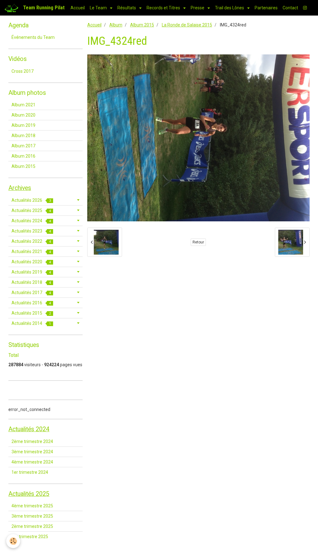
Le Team (99, 7)
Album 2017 (23, 145)
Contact (290, 7)
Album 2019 (23, 125)
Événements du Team (33, 37)
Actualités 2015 (31, 313)
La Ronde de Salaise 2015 (187, 24)
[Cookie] (13, 541)
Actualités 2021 (31, 251)
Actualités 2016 (31, 302)
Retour (198, 242)
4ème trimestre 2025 (32, 505)
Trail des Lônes (230, 7)
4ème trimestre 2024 (32, 461)
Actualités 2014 (31, 323)
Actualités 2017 (31, 292)
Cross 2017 (22, 71)
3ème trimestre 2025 (32, 516)
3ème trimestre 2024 (32, 451)
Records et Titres (164, 7)
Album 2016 (23, 156)
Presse (198, 7)
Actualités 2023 (31, 231)
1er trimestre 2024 (29, 472)
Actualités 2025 (31, 210)
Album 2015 (142, 24)
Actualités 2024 (31, 220)
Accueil (77, 7)
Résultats (127, 7)
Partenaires (266, 7)
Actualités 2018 (31, 282)
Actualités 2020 (31, 261)
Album (115, 24)
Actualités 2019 (31, 272)
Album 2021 (23, 104)
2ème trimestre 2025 (32, 526)
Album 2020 (23, 115)
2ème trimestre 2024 (32, 441)
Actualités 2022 (31, 241)
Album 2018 (23, 135)
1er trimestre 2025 (29, 536)
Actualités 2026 (31, 200)
